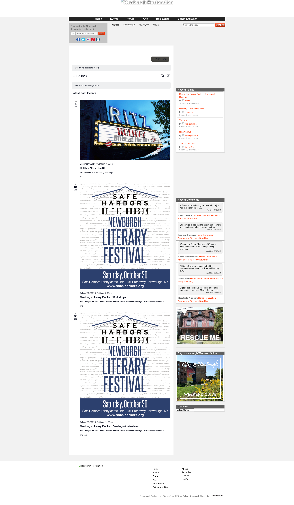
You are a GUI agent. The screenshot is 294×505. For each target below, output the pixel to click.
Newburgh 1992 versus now (191, 108)
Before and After (187, 18)
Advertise (129, 25)
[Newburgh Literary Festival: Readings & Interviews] (125, 365)
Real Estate (162, 18)
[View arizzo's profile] (183, 101)
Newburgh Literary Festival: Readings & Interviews (109, 426)
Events (114, 18)
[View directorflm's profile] (183, 147)
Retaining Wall (185, 132)
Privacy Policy (182, 496)
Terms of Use (168, 496)
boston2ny (189, 112)
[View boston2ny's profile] (183, 112)
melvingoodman (191, 136)
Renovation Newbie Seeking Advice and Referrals (197, 95)
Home (98, 18)
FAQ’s (156, 25)
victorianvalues (191, 124)
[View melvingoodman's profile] (183, 135)
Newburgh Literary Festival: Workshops (103, 297)
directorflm (189, 147)
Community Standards (199, 496)
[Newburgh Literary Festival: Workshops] (125, 236)
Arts (145, 18)
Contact (144, 25)
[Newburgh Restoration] (91, 466)
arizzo (187, 101)
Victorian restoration (188, 143)
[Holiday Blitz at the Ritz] (125, 130)
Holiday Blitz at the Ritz (93, 168)
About (115, 25)
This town (183, 120)
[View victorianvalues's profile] (183, 124)
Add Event (161, 59)
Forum (130, 18)
